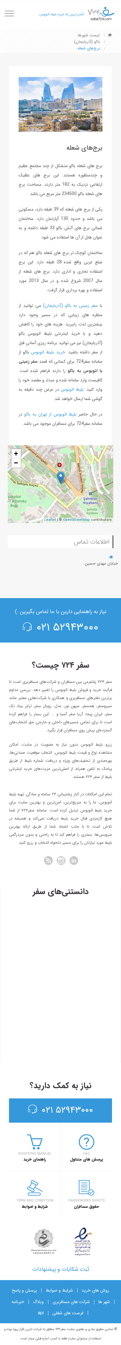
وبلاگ (38, 1301)
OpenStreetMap (76, 520)
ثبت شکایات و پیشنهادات (60, 1269)
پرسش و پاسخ (24, 1290)
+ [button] (16, 453)
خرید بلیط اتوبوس (49, 352)
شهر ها (104, 1301)
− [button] (16, 463)
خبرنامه (17, 1301)
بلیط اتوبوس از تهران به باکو (49, 414)
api (41, 1313)
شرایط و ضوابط (59, 1290)
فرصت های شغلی (67, 1313)
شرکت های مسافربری (71, 1301)
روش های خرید (95, 1290)
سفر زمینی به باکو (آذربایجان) (70, 305)
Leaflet (50, 520)
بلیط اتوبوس (72, 389)
